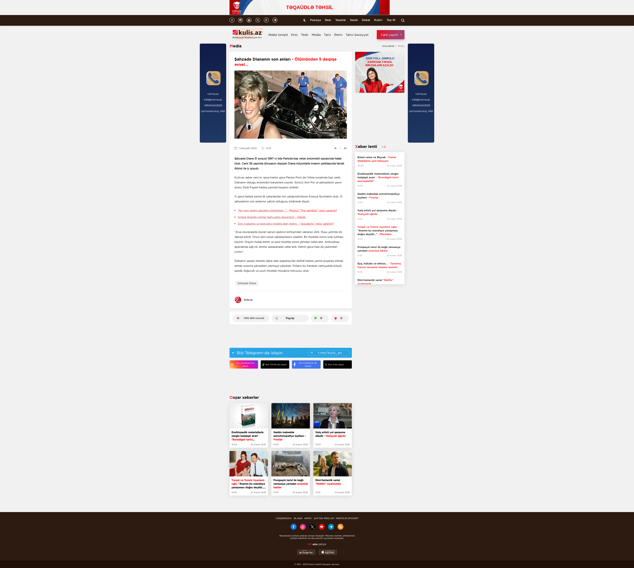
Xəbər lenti (366, 146)
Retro (338, 34)
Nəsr (328, 20)
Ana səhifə (388, 46)
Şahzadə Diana (247, 283)
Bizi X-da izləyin (336, 364)
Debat (366, 20)
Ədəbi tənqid (278, 34)
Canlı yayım (389, 34)
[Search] (403, 20)
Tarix (327, 34)
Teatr (304, 34)
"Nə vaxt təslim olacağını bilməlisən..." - (287, 210)
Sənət (354, 20)
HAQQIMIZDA (284, 518)
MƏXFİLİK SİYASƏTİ (347, 518)
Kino (294, 34)
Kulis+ (378, 20)
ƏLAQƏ (298, 518)
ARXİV (308, 518)
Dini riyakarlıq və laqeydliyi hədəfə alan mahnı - (286, 223)
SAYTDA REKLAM (324, 518)
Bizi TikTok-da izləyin (276, 364)
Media (316, 34)
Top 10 (391, 20)
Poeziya (315, 20)
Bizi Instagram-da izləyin (245, 364)
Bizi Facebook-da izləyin (308, 364)
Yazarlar (340, 20)
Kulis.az (248, 299)
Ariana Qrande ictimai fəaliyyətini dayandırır (272, 217)
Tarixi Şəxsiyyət (357, 34)
